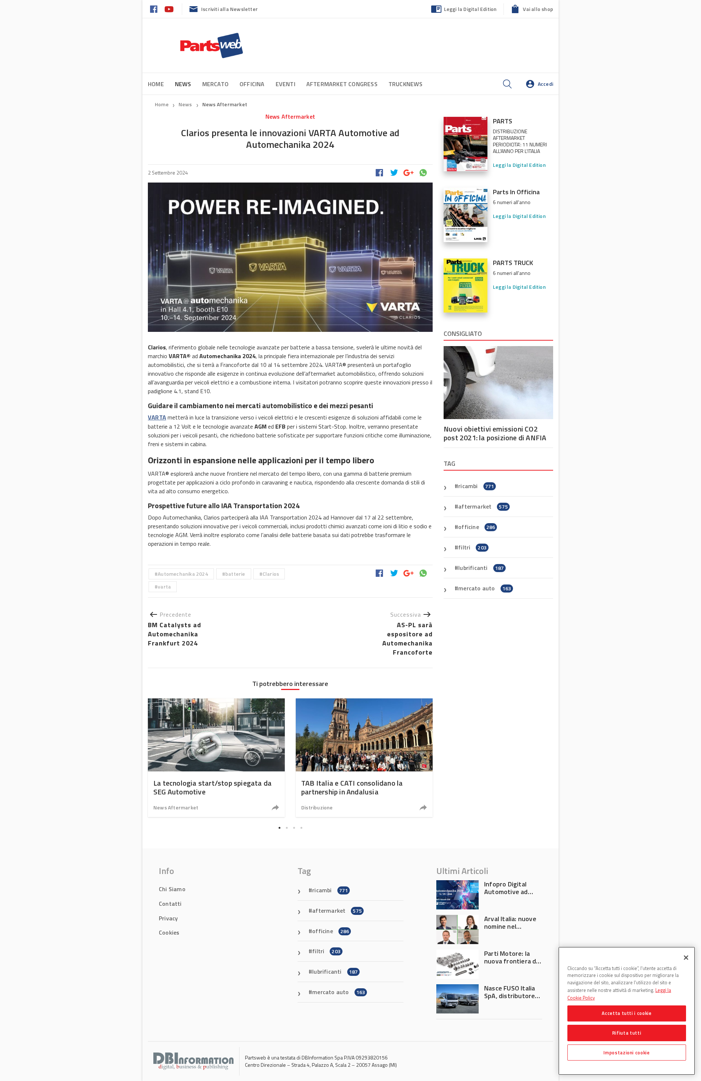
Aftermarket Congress (342, 84)
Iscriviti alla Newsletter (229, 9)
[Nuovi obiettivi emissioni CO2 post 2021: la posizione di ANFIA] (498, 382)
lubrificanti (481, 567)
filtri (472, 547)
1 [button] (279, 828)
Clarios (271, 574)
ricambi (476, 486)
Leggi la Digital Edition (470, 9)
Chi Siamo (172, 889)
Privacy (168, 918)
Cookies (169, 932)
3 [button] (294, 828)
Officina (252, 84)
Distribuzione (317, 807)
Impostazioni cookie (627, 1052)
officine (476, 526)
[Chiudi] (686, 958)
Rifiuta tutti (626, 1032)
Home (156, 84)
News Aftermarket (224, 104)
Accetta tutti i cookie (626, 1013)
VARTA (157, 417)
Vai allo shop (538, 9)
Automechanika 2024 (183, 574)
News (186, 104)
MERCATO (215, 84)
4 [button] (301, 828)
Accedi (545, 84)
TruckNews (405, 84)
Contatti (170, 903)
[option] (216, 758)
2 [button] (286, 828)
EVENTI (285, 84)
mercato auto (484, 588)
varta (164, 586)
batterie (235, 574)
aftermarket (483, 506)
